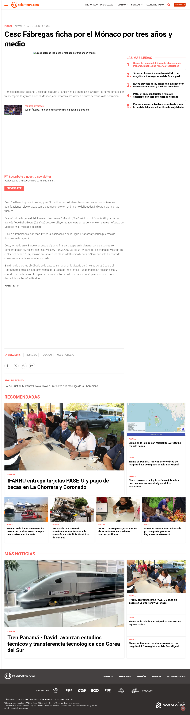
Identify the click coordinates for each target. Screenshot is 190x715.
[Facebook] (7, 365)
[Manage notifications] (183, 708)
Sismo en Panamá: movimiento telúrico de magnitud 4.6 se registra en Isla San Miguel (156, 75)
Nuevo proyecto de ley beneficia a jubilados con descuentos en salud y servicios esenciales (158, 85)
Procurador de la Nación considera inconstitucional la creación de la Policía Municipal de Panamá (71, 533)
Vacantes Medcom (64, 699)
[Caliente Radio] (121, 692)
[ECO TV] (95, 692)
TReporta (90, 5)
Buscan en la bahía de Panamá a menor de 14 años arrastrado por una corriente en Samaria (25, 531)
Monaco (47, 355)
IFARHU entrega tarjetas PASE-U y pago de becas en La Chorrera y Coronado (58, 484)
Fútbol (18, 26)
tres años (31, 355)
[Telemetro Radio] (134, 692)
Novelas (135, 5)
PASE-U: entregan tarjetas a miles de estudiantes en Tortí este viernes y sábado (155, 95)
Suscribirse (14, 188)
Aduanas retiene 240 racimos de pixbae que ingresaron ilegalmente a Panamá (162, 531)
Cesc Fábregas (65, 355)
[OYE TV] (68, 692)
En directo (180, 5)
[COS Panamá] (81, 692)
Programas (106, 5)
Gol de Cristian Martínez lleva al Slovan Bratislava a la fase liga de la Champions (51, 386)
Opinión (122, 5)
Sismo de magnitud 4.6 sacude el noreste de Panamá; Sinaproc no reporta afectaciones (157, 64)
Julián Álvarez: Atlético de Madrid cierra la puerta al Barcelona (57, 109)
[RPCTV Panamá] (55, 692)
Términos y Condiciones (16, 699)
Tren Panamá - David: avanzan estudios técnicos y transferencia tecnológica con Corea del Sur (63, 643)
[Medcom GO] (42, 692)
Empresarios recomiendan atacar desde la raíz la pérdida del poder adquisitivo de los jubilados (158, 106)
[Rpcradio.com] (108, 692)
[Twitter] (15, 365)
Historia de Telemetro (41, 699)
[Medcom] (147, 692)
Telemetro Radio (154, 5)
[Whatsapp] (23, 365)
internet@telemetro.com (19, 708)
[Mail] (31, 365)
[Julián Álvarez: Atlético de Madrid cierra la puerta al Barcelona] (13, 114)
